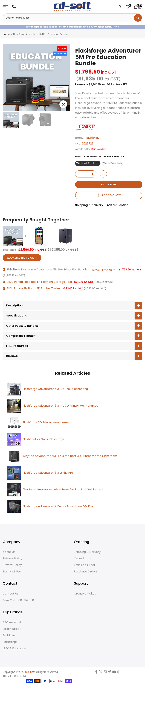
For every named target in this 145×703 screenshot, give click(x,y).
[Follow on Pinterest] (109, 672)
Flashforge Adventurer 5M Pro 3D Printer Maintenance (60, 406)
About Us (9, 552)
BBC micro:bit (12, 622)
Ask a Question (117, 205)
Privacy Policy (12, 565)
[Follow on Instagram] (105, 672)
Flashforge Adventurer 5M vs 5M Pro (47, 473)
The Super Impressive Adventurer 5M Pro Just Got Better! (62, 489)
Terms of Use (12, 572)
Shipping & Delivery (89, 205)
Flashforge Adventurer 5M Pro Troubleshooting (55, 389)
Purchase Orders (85, 572)
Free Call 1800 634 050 (18, 600)
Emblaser (9, 635)
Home (6, 34)
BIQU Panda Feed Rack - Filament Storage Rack (40, 282)
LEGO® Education (14, 648)
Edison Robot (12, 629)
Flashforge (92, 138)
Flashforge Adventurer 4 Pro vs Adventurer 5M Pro (57, 506)
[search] (138, 18)
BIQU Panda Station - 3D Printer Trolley (34, 288)
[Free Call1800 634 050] (14, 6)
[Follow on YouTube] (114, 672)
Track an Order (84, 565)
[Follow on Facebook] (96, 672)
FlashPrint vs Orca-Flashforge (43, 439)
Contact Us (10, 594)
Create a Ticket (85, 594)
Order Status (83, 558)
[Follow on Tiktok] (118, 672)
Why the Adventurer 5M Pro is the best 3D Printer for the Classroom (69, 456)
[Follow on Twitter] (101, 672)
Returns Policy (12, 558)
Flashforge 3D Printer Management (47, 422)
